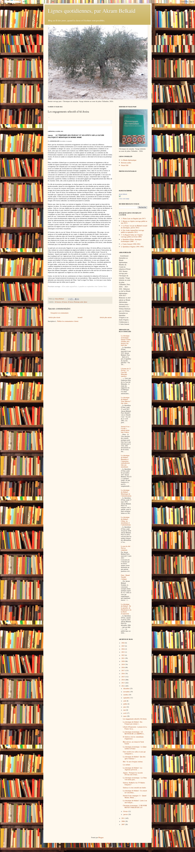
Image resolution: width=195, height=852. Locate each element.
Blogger (100, 837)
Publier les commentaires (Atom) (67, 321)
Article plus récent (54, 317)
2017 (123, 670)
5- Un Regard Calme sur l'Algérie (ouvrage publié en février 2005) (132, 236)
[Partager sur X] (74, 299)
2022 (123, 655)
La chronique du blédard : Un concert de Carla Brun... (135, 792)
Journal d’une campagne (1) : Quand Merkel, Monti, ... (134, 797)
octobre (126, 695)
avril (125, 713)
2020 (123, 661)
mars (125, 716)
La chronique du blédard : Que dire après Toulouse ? (134, 758)
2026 (123, 643)
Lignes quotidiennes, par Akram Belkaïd (91, 10)
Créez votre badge (124, 198)
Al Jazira (70, 302)
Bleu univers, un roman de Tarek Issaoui (133, 743)
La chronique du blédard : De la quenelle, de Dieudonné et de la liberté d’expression (126, 609)
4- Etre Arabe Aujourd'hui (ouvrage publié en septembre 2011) (132, 231)
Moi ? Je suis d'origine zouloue (133, 762)
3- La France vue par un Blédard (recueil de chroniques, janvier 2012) (134, 227)
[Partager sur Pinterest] (78, 299)
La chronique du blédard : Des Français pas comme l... (132, 723)
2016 (123, 673)
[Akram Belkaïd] (120, 196)
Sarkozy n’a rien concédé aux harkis (134, 788)
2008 (123, 821)
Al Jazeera (58, 302)
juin (124, 707)
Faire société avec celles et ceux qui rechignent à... (134, 753)
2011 (123, 818)
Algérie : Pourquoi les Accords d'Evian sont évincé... (133, 774)
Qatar (85, 302)
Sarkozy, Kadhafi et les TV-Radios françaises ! (134, 784)
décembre (126, 688)
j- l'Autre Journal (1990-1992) (130, 244)
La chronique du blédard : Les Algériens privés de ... (132, 769)
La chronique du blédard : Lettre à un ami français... (135, 801)
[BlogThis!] (71, 299)
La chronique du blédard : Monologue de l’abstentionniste (126, 493)
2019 (123, 664)
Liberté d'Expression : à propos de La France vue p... (135, 728)
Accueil (80, 317)
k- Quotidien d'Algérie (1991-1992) (132, 247)
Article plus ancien (106, 317)
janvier (125, 814)
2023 (123, 652)
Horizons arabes (126, 163)
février (125, 811)
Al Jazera (64, 302)
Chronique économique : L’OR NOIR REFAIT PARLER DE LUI (135, 806)
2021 (123, 658)
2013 (123, 683)
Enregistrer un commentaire (59, 313)
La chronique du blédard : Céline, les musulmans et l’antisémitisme (126, 521)
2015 (123, 677)
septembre (126, 698)
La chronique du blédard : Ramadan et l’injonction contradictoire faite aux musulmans (125, 461)
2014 (123, 680)
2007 (123, 824)
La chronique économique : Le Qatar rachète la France (134, 748)
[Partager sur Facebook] (76, 299)
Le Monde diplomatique (128, 160)
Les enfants (126, 765)
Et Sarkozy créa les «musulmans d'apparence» (133, 738)
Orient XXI (124, 165)
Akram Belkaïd (123, 194)
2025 (123, 646)
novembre (126, 692)
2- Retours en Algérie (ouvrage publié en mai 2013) (134, 222)
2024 (123, 649)
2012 (123, 686)
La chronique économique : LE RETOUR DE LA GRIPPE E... (134, 733)
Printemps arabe (78, 302)
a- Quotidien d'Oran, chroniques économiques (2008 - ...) (131, 240)
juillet (125, 704)
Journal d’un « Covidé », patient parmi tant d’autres (125, 429)
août (125, 701)
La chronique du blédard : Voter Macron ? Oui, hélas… (126, 400)
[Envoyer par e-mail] (69, 299)
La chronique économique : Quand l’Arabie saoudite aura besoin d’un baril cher (126, 340)
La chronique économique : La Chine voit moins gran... (135, 779)
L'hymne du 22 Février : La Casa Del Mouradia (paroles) (126, 372)
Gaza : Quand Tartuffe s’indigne (125, 577)
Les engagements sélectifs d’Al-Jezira (135, 719)
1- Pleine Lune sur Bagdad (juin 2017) (133, 218)
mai (124, 710)
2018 (123, 667)
